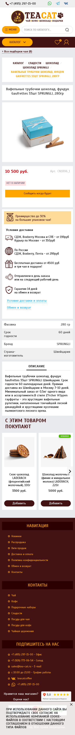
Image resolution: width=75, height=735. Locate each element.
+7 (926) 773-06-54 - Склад (27, 660)
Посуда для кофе (21, 625)
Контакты (16, 572)
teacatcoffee (24, 678)
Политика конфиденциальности (29, 560)
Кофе (14, 601)
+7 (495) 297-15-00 (28, 684)
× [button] (71, 704)
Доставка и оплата (22, 554)
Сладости (16, 613)
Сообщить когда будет (37, 193)
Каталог (15, 42)
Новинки (16, 536)
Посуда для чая (20, 619)
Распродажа (18, 542)
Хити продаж (18, 548)
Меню (13, 29)
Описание (36, 366)
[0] (57, 42)
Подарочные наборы (23, 607)
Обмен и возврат (19, 308)
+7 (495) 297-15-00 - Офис (26, 654)
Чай (13, 595)
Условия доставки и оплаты (27, 301)
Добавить (19, 503)
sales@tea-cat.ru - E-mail (26, 666)
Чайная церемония (22, 631)
